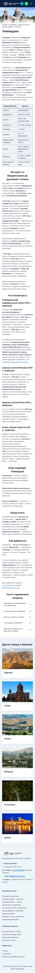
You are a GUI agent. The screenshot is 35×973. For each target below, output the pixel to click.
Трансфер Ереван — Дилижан (12, 899)
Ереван (7, 838)
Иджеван (8, 673)
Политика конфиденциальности (13, 957)
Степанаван (9, 805)
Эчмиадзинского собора (19, 362)
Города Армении (7, 26)
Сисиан (7, 739)
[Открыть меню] (31, 3)
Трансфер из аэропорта (10, 896)
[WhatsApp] (26, 3)
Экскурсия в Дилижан (10, 937)
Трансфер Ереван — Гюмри (12, 902)
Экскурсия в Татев (8, 940)
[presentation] (17, 658)
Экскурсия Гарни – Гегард (11, 931)
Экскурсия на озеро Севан (11, 934)
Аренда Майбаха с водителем (12, 911)
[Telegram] (22, 3)
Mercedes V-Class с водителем (13, 916)
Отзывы (5, 951)
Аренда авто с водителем (11, 905)
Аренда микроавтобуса (10, 919)
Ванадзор (8, 772)
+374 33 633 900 (18, 870)
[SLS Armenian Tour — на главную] (12, 853)
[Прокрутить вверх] (33, 966)
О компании (6, 954)
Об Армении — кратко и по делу (19, 24)
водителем (6, 585)
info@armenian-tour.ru (17, 876)
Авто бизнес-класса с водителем (14, 908)
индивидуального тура (10, 588)
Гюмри (7, 706)
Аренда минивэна (8, 914)
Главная (4, 24)
